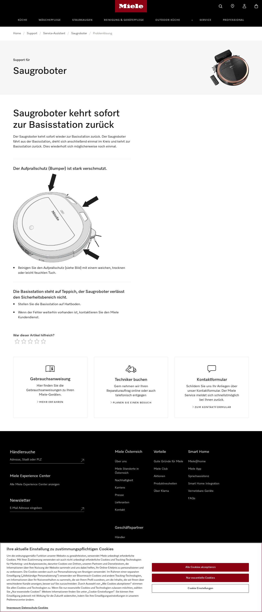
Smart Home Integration (203, 483)
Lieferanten (122, 502)
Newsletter (20, 500)
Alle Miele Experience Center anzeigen (35, 484)
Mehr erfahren (51, 402)
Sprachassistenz (198, 476)
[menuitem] (25, 19)
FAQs (191, 498)
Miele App (194, 468)
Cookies (43, 607)
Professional (233, 20)
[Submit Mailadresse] (82, 508)
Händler (120, 537)
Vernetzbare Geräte (200, 491)
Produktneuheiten (165, 483)
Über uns (121, 461)
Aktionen (159, 476)
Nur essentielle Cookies (200, 578)
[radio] (17, 341)
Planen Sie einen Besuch (132, 403)
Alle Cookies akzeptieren (200, 567)
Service (205, 20)
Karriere (120, 487)
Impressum (14, 607)
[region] (131, 577)
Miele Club (161, 468)
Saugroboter (79, 33)
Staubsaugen (82, 20)
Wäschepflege (50, 20)
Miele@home (197, 461)
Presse (119, 495)
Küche (22, 20)
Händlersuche (22, 452)
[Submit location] (82, 460)
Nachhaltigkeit (124, 480)
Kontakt (120, 509)
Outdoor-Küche (167, 20)
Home (17, 33)
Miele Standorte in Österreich (127, 470)
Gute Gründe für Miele (168, 461)
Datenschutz (29, 607)
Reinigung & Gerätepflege (124, 20)
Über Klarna (161, 491)
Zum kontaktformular (213, 407)
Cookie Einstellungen (200, 588)
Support (32, 33)
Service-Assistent (54, 33)
